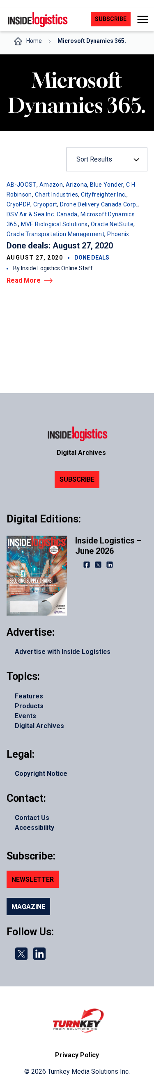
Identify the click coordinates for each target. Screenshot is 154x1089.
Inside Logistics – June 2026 (108, 546)
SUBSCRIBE (77, 479)
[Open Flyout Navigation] (142, 19)
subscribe (110, 19)
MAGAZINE (28, 907)
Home (34, 40)
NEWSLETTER (32, 879)
